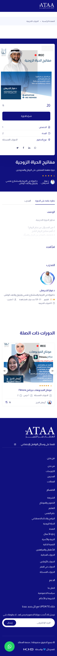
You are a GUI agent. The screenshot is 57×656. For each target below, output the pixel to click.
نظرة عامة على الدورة (45, 200)
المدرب (27, 200)
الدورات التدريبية (32, 21)
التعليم (52, 508)
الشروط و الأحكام (47, 598)
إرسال (10, 623)
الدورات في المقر (47, 566)
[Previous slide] (4, 370)
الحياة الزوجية (49, 523)
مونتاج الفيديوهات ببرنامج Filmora (35, 390)
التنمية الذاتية (49, 544)
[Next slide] (52, 370)
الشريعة (51, 497)
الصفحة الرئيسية (48, 21)
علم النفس (50, 513)
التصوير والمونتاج (47, 503)
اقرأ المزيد (50, 246)
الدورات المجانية (48, 555)
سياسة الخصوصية (46, 593)
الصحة (52, 529)
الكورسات (50, 471)
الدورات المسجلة (47, 572)
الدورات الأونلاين (47, 561)
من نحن (51, 466)
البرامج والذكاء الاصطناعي (43, 518)
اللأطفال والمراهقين (45, 549)
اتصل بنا (51, 588)
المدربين (51, 476)
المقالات (51, 481)
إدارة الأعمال (49, 534)
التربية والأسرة (48, 539)
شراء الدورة (26, 116)
